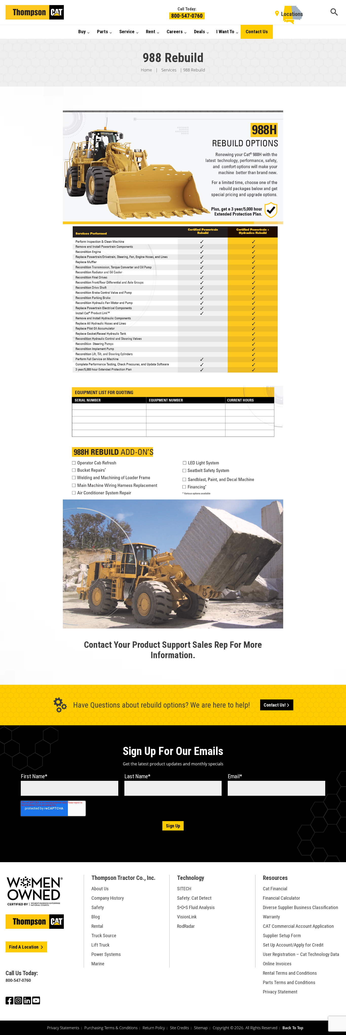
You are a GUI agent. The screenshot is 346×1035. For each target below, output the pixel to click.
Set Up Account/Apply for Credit (293, 945)
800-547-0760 (187, 16)
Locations (292, 14)
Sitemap (201, 1027)
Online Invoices (277, 964)
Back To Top (292, 1027)
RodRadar (186, 926)
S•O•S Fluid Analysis (196, 907)
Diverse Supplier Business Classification (300, 907)
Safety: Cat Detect (194, 898)
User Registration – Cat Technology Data (301, 954)
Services (168, 70)
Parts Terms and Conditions (289, 982)
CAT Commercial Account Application (298, 926)
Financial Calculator (281, 898)
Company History (107, 898)
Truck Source (103, 935)
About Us (100, 889)
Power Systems (106, 954)
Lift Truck (100, 945)
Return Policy (154, 1027)
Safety (97, 907)
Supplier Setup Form (282, 935)
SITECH (184, 889)
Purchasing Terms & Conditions (111, 1027)
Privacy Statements (63, 1027)
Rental (97, 926)
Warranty (271, 917)
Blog (95, 917)
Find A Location (24, 947)
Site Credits (179, 1027)
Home (146, 70)
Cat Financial (275, 889)
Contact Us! (275, 705)
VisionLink (187, 917)
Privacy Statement (280, 992)
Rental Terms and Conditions (290, 973)
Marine (97, 964)
